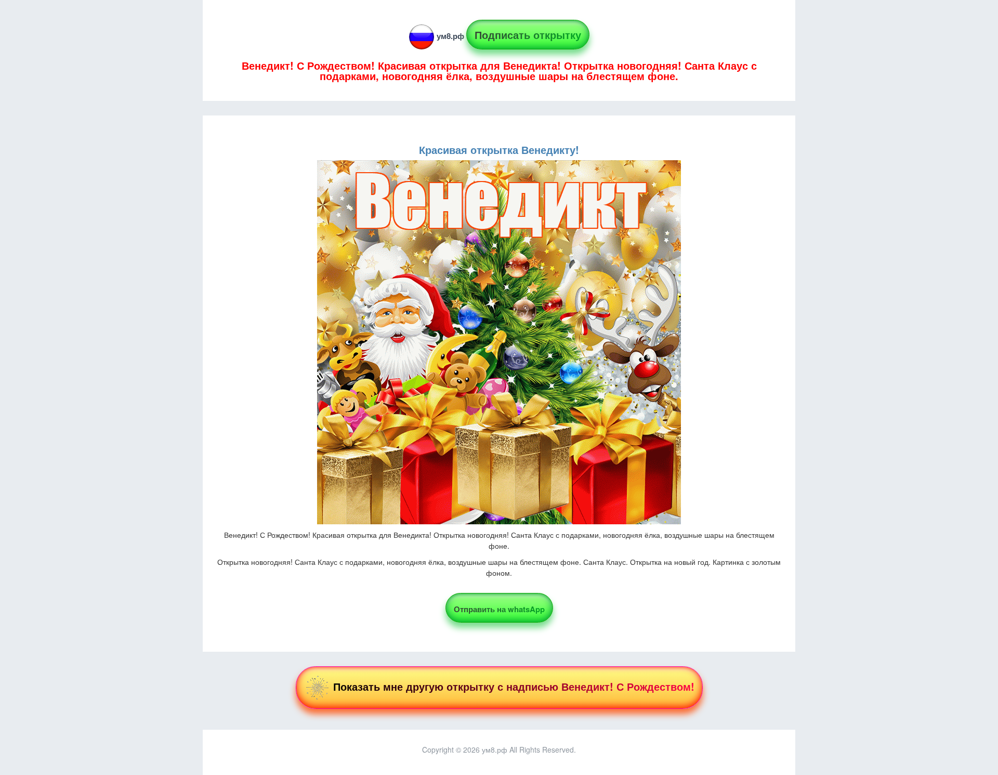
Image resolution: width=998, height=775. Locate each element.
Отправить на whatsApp (499, 609)
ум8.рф (450, 36)
